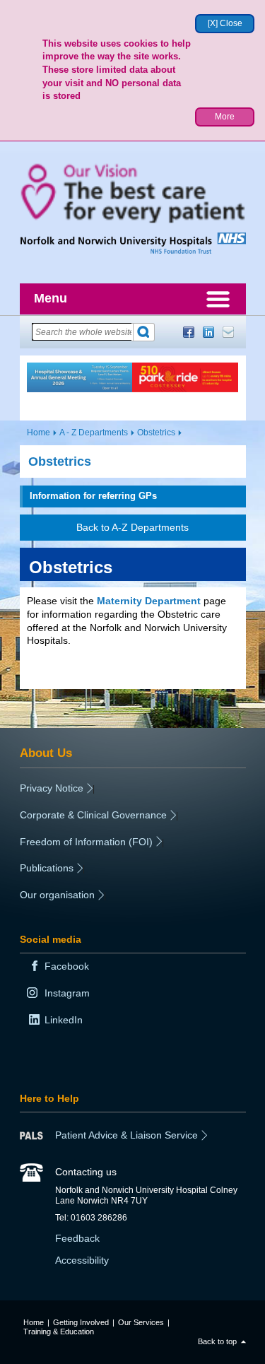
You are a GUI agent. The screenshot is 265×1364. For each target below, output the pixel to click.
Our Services (141, 1322)
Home (38, 432)
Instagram (67, 993)
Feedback (77, 1238)
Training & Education (58, 1331)
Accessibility (82, 1260)
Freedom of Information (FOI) (86, 841)
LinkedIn (208, 332)
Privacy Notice (51, 788)
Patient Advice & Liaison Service (126, 1135)
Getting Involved (81, 1322)
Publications (46, 868)
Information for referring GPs (93, 495)
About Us (46, 753)
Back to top (217, 1341)
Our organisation (57, 894)
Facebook (188, 332)
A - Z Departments (93, 432)
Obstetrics (156, 432)
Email (228, 332)
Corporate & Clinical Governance (93, 815)
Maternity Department (149, 600)
